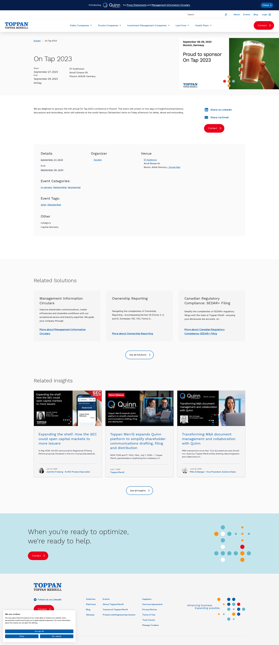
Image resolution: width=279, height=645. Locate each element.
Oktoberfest (54, 204)
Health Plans (202, 25)
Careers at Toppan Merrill (115, 609)
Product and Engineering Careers (119, 615)
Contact (262, 25)
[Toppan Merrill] (16, 25)
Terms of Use (148, 615)
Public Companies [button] (79, 25)
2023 (43, 204)
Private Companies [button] (108, 25)
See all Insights (138, 490)
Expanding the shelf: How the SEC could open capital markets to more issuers (68, 438)
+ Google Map (173, 167)
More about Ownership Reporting (132, 333)
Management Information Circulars (171, 5)
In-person (46, 187)
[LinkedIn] (224, 109)
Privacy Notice (149, 609)
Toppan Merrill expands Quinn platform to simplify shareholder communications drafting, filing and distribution (138, 441)
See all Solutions (137, 354)
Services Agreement (152, 604)
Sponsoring (74, 187)
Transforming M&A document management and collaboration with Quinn (208, 438)
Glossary (90, 615)
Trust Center (148, 620)
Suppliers (146, 599)
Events (37, 41)
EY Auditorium (150, 159)
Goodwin (98, 159)
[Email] (224, 117)
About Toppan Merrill (113, 604)
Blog (88, 609)
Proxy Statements (137, 5)
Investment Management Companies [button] (147, 25)
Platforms (91, 604)
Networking (59, 187)
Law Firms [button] (181, 25)
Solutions (90, 599)
